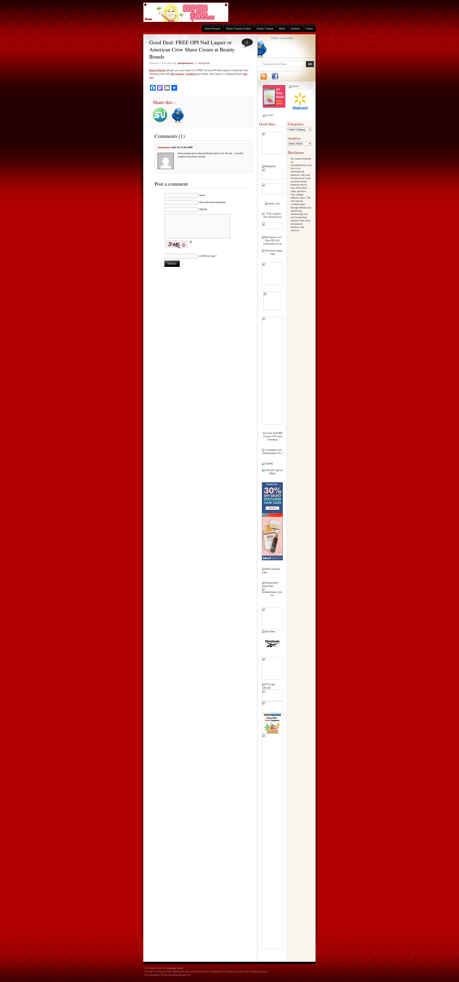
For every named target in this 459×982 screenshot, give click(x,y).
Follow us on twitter (282, 38)
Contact (309, 28)
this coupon (177, 74)
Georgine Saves (151, 18)
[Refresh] (191, 242)
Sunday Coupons (265, 28)
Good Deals (204, 63)
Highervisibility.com (181, 975)
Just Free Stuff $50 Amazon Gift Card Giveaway (272, 436)
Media (282, 28)
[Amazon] (294, 86)
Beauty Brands (157, 70)
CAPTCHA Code (207, 256)
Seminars (295, 28)
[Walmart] (300, 111)
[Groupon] (268, 115)
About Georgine (212, 28)
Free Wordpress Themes (156, 975)
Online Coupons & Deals (238, 28)
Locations (191, 74)
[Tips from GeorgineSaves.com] (274, 107)
